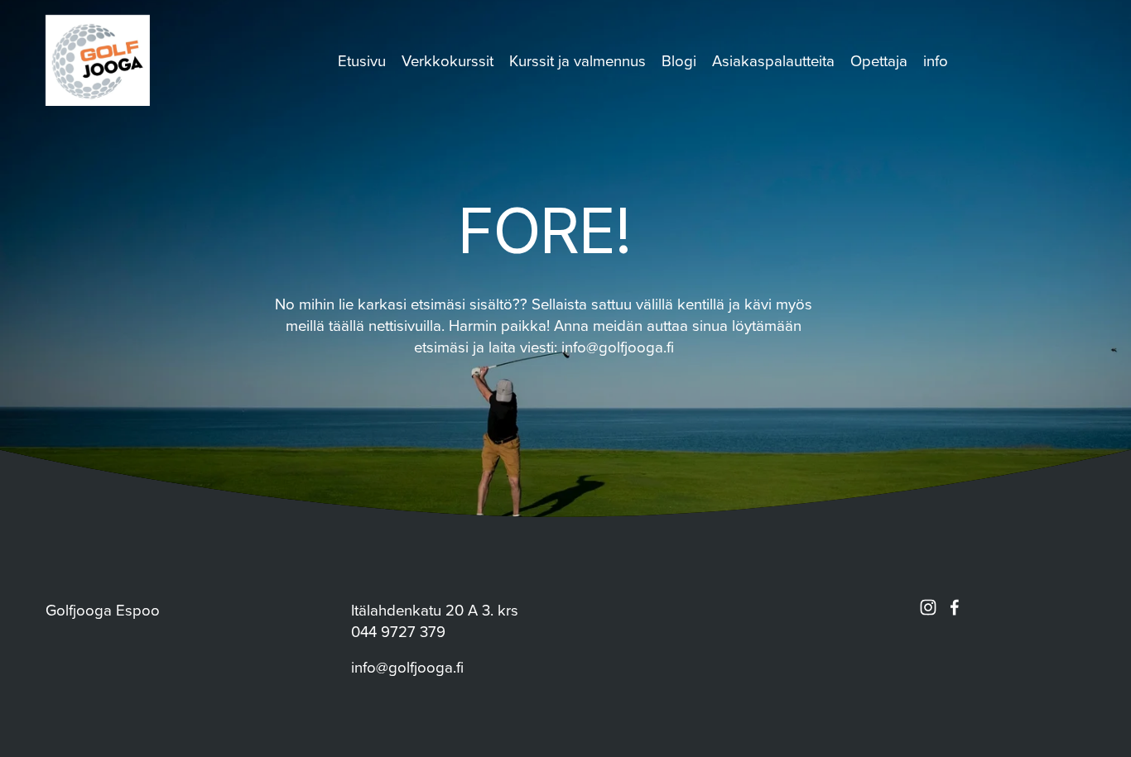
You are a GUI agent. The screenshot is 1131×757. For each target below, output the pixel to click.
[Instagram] (928, 607)
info (935, 60)
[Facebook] (954, 607)
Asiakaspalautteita (773, 60)
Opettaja (878, 60)
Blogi (679, 60)
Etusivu (362, 60)
